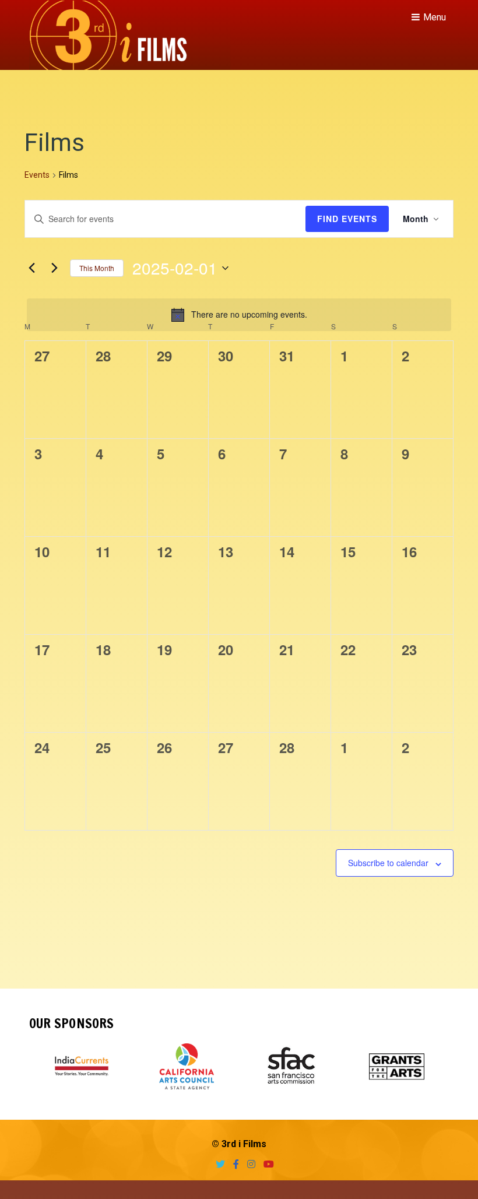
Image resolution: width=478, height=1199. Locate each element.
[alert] (239, 314)
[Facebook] (233, 1164)
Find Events (347, 218)
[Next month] (54, 268)
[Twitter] (217, 1164)
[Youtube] (266, 1164)
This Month (96, 268)
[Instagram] (248, 1164)
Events (37, 175)
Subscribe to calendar (388, 863)
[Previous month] (31, 268)
